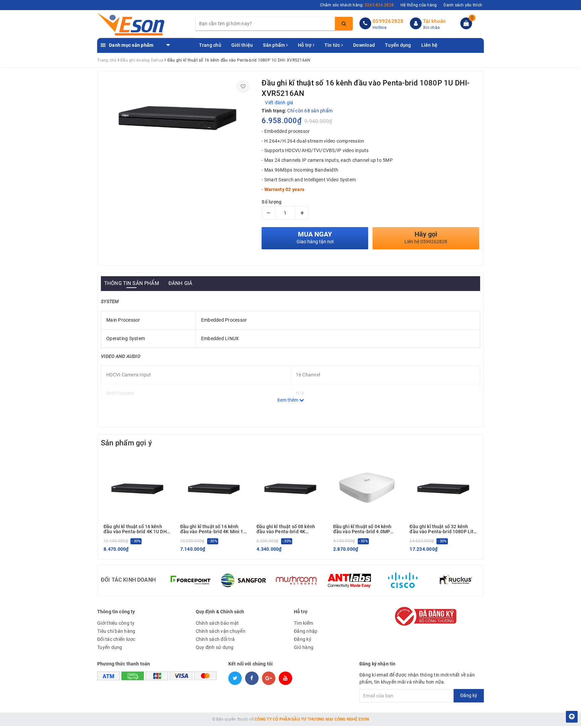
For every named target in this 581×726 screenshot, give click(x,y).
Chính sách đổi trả (215, 639)
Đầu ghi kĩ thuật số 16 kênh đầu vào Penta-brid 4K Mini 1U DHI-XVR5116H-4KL (213, 529)
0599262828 (388, 21)
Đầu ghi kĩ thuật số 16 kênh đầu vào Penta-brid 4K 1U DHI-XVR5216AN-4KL (137, 529)
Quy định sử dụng (215, 647)
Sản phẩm (274, 45)
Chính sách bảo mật (217, 623)
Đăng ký (302, 639)
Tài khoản (434, 21)
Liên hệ (429, 45)
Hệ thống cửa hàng (418, 5)
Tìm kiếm (303, 623)
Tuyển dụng (398, 45)
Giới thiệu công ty (116, 623)
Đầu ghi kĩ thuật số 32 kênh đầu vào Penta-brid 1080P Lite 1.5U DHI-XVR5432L (443, 529)
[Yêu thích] (243, 86)
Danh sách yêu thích (462, 5)
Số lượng (271, 202)
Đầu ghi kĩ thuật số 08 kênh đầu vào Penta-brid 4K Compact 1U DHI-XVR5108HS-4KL (289, 529)
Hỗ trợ (305, 45)
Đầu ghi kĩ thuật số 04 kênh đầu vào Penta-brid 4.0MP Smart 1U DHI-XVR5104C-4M (364, 529)
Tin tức (332, 45)
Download (364, 45)
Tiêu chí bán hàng (116, 631)
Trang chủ (210, 45)
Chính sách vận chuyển (220, 631)
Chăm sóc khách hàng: (357, 5)
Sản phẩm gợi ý (126, 443)
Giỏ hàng (303, 647)
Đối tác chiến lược (116, 639)
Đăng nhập (305, 631)
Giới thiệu (242, 45)
